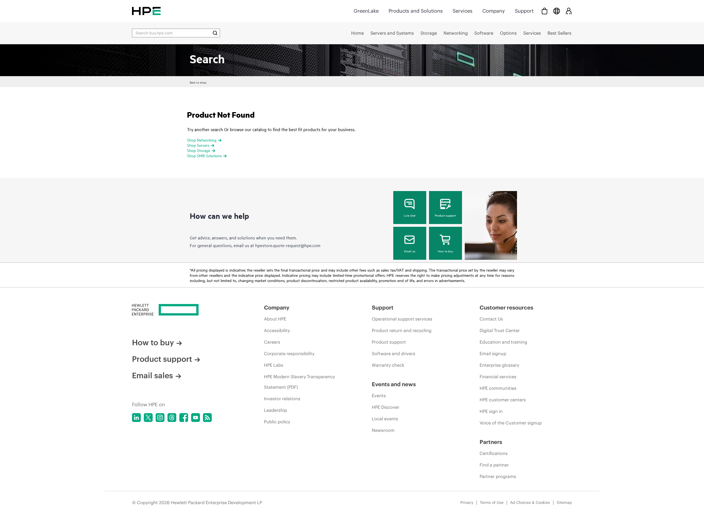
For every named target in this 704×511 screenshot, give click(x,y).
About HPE (275, 319)
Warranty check (388, 365)
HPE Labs (273, 365)
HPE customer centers (503, 399)
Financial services (498, 376)
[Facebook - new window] (183, 417)
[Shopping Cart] (544, 11)
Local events (385, 418)
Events (379, 395)
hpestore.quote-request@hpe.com (287, 245)
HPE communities (498, 388)
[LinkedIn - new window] (136, 417)
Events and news (394, 384)
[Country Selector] (556, 11)
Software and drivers (393, 353)
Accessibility (277, 330)
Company (493, 11)
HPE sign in (491, 411)
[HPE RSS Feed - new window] (207, 417)
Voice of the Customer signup (511, 423)
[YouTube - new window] (195, 417)
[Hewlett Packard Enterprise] (146, 11)
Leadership (275, 410)
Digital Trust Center (500, 330)
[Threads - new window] (171, 417)
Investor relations (282, 398)
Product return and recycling (401, 330)
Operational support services (402, 319)
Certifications (494, 453)
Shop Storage (198, 150)
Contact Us (491, 319)
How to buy (445, 251)
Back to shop (198, 82)
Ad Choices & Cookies (530, 502)
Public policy (277, 421)
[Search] (215, 33)
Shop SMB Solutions (204, 155)
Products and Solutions (416, 11)
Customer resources (506, 307)
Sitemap (564, 502)
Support (524, 11)
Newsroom (383, 430)
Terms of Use (492, 502)
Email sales (152, 375)
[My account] (568, 11)
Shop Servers (198, 145)
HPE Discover (385, 407)
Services (462, 11)
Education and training (503, 342)
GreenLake (366, 11)
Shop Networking (201, 139)
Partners (491, 441)
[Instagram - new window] (160, 417)
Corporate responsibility (289, 353)
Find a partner (494, 465)
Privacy (466, 502)
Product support (445, 215)
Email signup (493, 353)
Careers (272, 342)
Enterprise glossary (499, 365)
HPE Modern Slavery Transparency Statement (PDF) (299, 382)
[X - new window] (148, 417)
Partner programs (498, 476)
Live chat (410, 215)
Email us (409, 251)
